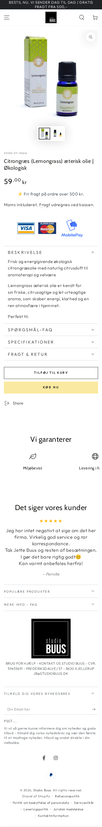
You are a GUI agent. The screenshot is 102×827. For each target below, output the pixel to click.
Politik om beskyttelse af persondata (41, 803)
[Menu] (7, 17)
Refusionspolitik (67, 796)
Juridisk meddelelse (68, 809)
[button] (81, 17)
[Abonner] (95, 709)
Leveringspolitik (36, 809)
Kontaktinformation (53, 816)
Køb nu (51, 387)
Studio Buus (42, 790)
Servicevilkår (84, 803)
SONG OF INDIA (15, 153)
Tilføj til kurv (51, 373)
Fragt (44, 204)
